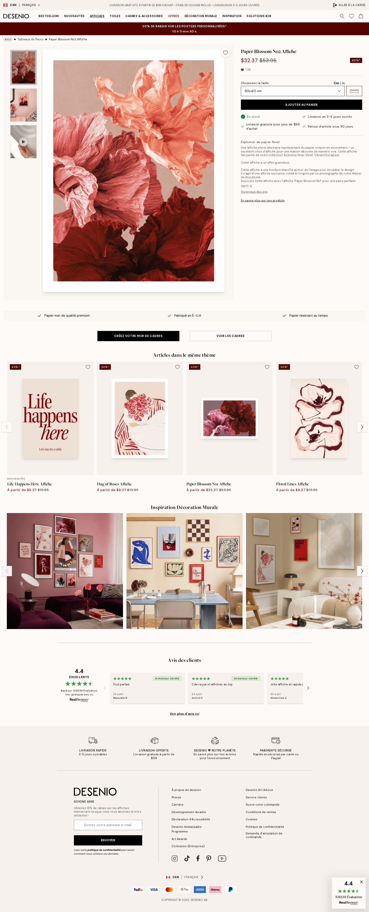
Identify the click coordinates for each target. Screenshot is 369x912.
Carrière (178, 804)
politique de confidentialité (104, 850)
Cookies (252, 819)
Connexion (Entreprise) (188, 846)
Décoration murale (200, 16)
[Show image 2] (23, 105)
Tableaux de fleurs (31, 39)
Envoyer (108, 840)
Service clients (256, 797)
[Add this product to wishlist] (225, 52)
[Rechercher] (342, 16)
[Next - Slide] (362, 427)
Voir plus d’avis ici (184, 714)
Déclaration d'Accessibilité (191, 819)
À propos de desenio (186, 790)
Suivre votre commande (263, 804)
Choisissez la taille (255, 83)
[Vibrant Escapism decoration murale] (65, 571)
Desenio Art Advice (259, 790)
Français (29, 5)
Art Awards (179, 839)
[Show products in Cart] (361, 16)
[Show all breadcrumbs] (7, 39)
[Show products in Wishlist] (351, 16)
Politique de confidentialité (265, 827)
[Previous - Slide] (7, 427)
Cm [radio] (336, 83)
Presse (176, 797)
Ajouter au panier (301, 105)
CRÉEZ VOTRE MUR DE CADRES (138, 336)
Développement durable (189, 812)
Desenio (197, 900)
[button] (354, 91)
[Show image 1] (23, 67)
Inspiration (232, 16)
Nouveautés (74, 16)
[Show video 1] (23, 141)
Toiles (115, 16)
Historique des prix (254, 192)
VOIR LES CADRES (231, 336)
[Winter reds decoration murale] (304, 571)
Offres (173, 16)
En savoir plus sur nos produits (263, 200)
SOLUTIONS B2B (259, 16)
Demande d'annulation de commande (264, 835)
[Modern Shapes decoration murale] (184, 571)
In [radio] (343, 83)
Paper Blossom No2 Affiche (68, 39)
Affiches (97, 16)
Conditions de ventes (261, 812)
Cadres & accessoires (144, 16)
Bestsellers (48, 16)
